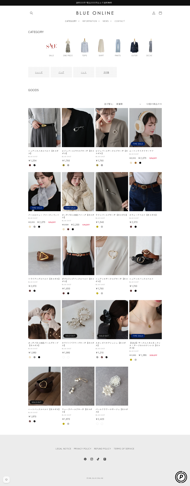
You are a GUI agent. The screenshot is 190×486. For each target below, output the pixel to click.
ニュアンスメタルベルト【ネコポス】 (43, 152)
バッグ (61, 72)
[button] (31, 13)
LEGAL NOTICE (63, 448)
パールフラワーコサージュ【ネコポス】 (112, 410)
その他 (106, 72)
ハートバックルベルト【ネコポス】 (44, 409)
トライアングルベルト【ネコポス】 (44, 279)
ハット (84, 72)
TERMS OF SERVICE (124, 448)
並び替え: (108, 103)
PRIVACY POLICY (82, 448)
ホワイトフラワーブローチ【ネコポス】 (78, 344)
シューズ (38, 72)
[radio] (30, 165)
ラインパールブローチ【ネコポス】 (112, 215)
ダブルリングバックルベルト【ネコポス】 (78, 280)
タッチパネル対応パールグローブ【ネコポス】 (43, 344)
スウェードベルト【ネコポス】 (143, 215)
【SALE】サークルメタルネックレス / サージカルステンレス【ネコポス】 (144, 345)
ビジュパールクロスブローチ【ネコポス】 (78, 152)
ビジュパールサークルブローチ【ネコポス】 (112, 152)
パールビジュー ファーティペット (43, 215)
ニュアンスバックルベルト (141, 279)
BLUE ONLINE (97, 478)
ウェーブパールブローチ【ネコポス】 (77, 410)
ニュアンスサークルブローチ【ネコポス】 (112, 280)
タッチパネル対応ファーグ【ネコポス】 (78, 216)
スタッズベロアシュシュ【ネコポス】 (111, 344)
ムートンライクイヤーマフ (141, 151)
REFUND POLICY (102, 448)
